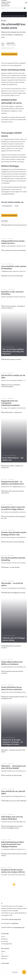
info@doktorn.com (19, 927)
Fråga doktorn (5, 956)
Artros (3, 73)
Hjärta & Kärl (10, 659)
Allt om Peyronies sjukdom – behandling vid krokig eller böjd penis (13, 351)
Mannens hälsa (11, 346)
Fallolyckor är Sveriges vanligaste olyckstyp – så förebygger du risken (12, 742)
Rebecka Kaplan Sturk (15, 919)
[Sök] (20, 8)
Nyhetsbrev (4, 958)
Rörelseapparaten (7, 206)
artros (16, 206)
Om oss (3, 936)
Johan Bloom (14, 923)
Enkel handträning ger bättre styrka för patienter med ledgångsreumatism (12, 844)
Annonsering (4, 941)
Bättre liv (9, 839)
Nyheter (3, 951)
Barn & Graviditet (11, 530)
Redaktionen (4, 939)
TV (2, 954)
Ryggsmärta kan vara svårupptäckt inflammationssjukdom (10, 403)
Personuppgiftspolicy (6, 943)
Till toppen (15, 972)
